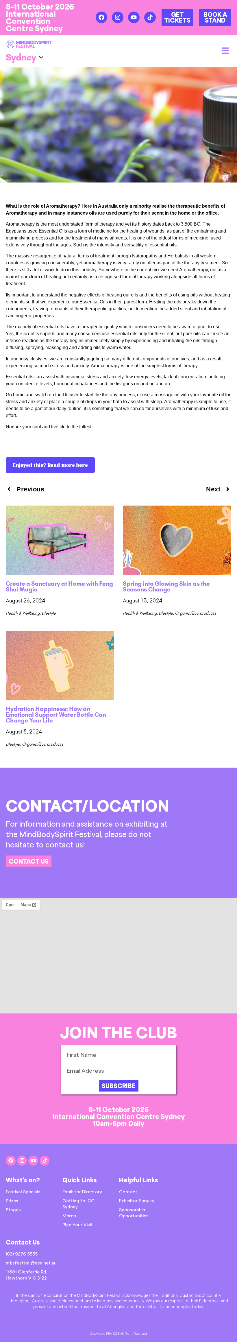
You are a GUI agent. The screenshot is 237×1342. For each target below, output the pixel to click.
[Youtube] (134, 17)
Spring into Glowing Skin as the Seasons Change (166, 586)
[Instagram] (117, 17)
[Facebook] (101, 17)
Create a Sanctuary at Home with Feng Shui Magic (59, 586)
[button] (225, 51)
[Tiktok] (150, 17)
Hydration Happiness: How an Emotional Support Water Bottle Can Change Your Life (56, 714)
